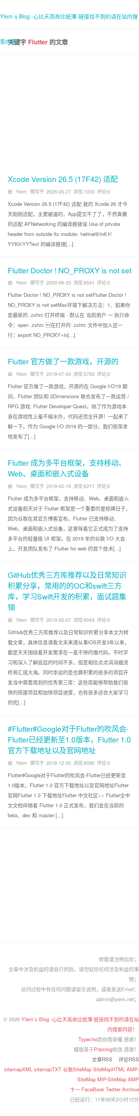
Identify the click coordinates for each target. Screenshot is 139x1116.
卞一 (75, 1089)
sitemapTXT (48, 1069)
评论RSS (129, 1059)
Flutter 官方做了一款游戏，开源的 (63, 361)
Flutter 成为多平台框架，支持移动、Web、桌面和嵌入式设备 (67, 467)
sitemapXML (19, 1069)
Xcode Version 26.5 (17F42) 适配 (63, 178)
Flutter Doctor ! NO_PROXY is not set (69, 270)
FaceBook (93, 1089)
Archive (130, 1089)
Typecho (87, 1039)
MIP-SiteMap (112, 1079)
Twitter (114, 1089)
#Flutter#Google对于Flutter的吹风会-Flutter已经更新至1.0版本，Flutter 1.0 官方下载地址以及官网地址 (69, 739)
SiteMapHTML (110, 1069)
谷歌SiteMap (78, 1069)
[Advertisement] (69, 113)
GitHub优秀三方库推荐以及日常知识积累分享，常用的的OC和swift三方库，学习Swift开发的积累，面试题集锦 (67, 590)
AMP (133, 1079)
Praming (103, 1049)
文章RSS (102, 1059)
